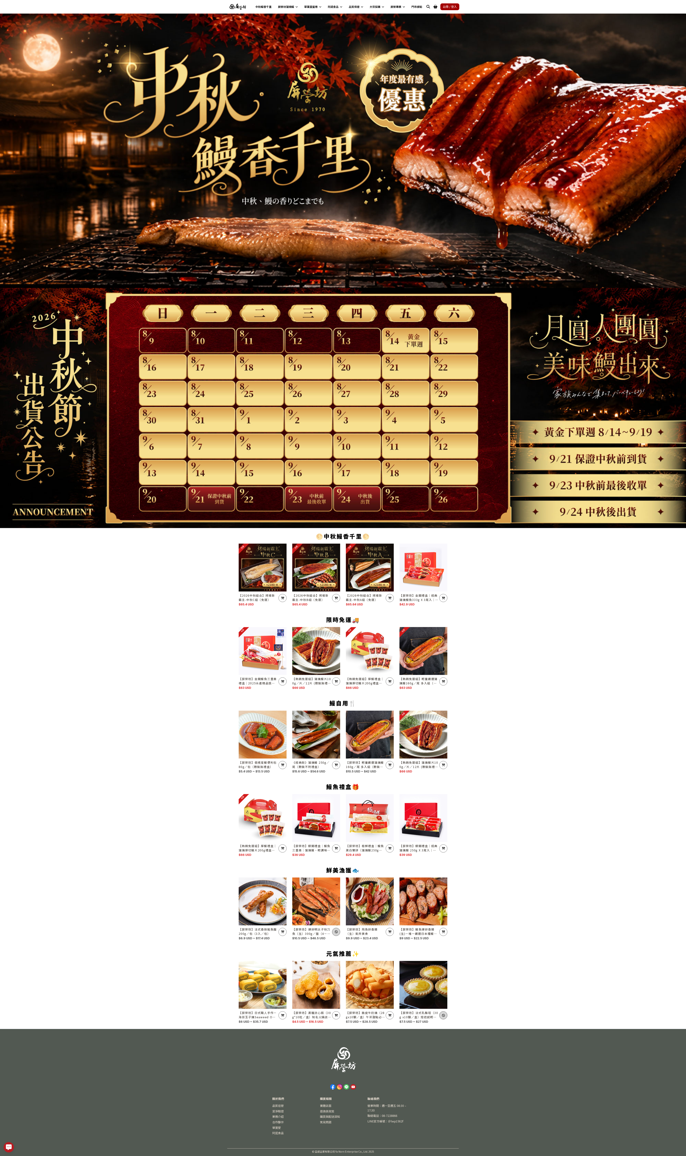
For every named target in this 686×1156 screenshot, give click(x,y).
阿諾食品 (278, 1133)
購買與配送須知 (330, 1116)
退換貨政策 (327, 1111)
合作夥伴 (278, 1122)
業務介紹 (278, 1116)
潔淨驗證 (278, 1111)
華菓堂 (276, 1127)
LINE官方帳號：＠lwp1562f (385, 1121)
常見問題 (325, 1122)
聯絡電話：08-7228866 (382, 1115)
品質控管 (278, 1105)
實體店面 (325, 1105)
